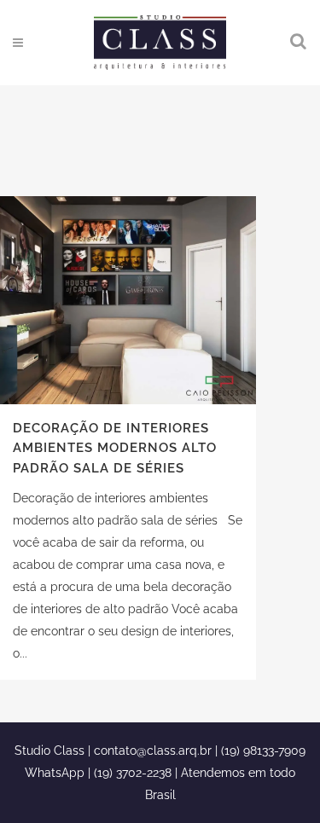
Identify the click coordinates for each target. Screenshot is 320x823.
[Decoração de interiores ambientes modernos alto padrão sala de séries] (128, 300)
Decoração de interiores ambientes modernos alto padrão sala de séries (115, 448)
